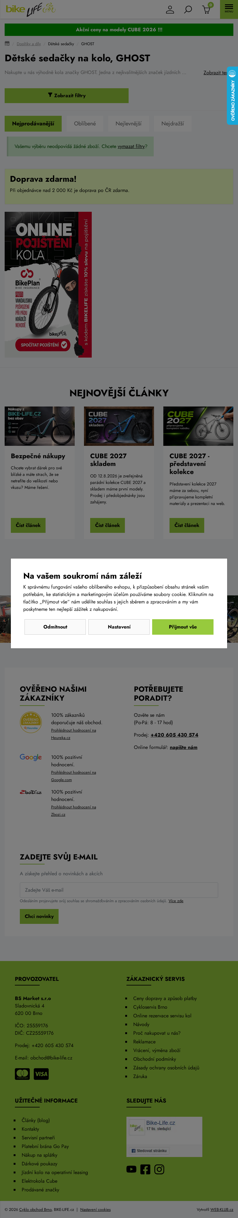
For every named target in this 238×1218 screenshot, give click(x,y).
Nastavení (119, 626)
